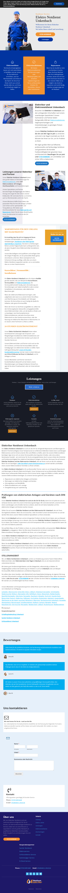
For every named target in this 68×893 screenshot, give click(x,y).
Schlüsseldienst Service (27, 854)
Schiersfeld (21, 592)
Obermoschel (12, 592)
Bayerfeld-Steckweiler (8, 596)
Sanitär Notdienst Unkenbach (11, 618)
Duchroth (48, 596)
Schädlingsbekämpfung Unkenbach (13, 614)
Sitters (27, 592)
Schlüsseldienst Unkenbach (10, 621)
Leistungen (45, 39)
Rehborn (14, 594)
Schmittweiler (55, 592)
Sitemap (38, 819)
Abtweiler (41, 596)
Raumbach (34, 596)
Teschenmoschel (45, 600)
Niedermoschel (6, 594)
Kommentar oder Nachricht (23, 759)
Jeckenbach (55, 600)
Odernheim (19, 596)
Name (16, 744)
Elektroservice (24, 851)
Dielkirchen (19, 598)
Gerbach (42, 602)
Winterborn (29, 600)
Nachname (29, 749)
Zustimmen (59, 4)
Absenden (18, 774)
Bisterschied (5, 598)
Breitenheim (43, 598)
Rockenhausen (48, 604)
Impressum (31, 889)
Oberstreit (36, 600)
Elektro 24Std (40, 822)
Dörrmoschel (16, 604)
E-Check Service (24, 861)
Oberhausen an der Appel (10, 600)
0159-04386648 (45, 34)
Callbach (32, 592)
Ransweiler (26, 596)
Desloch (12, 598)
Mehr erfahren (34, 387)
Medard (54, 602)
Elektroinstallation (41, 829)
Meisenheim (45, 594)
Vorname (16, 749)
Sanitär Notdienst (25, 848)
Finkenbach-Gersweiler (43, 592)
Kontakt (38, 835)
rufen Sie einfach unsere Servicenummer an (31, 463)
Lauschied (21, 600)
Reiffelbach (33, 594)
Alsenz (39, 594)
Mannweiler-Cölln (23, 594)
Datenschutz (39, 889)
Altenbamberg (6, 602)
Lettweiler (5, 592)
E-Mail (16, 752)
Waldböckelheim (59, 604)
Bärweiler (48, 602)
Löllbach (40, 604)
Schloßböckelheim (26, 602)
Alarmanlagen (40, 832)
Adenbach (51, 598)
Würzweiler (24, 604)
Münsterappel (15, 602)
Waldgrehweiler (55, 594)
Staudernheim (56, 596)
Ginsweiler (62, 600)
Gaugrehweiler (59, 598)
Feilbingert (26, 598)
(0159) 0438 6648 (16, 800)
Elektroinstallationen (57, 120)
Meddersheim (33, 604)
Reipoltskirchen (6, 604)
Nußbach (36, 602)
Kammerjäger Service (26, 858)
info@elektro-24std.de (18, 803)
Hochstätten (35, 598)
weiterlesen (34, 409)
